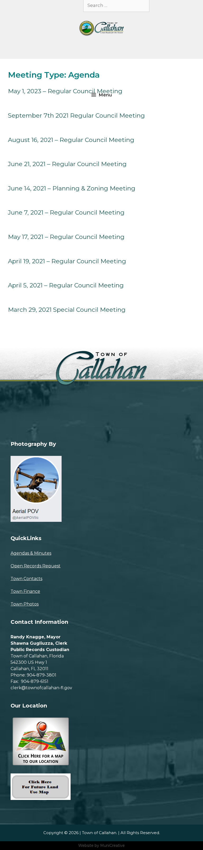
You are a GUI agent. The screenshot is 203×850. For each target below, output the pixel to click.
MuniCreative (112, 845)
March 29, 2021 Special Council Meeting (67, 309)
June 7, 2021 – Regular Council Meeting (66, 212)
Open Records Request (36, 565)
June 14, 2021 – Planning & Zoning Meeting (71, 188)
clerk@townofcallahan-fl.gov (41, 687)
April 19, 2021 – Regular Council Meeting (67, 261)
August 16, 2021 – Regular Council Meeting (71, 140)
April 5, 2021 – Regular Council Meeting (66, 285)
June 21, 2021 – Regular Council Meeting (67, 164)
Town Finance (25, 591)
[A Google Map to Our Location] (40, 763)
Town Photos (25, 604)
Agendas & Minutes (31, 553)
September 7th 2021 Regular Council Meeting (76, 115)
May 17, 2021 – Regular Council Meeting (66, 237)
